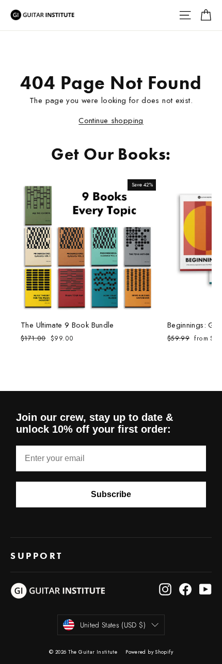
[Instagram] (165, 589)
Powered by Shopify (149, 652)
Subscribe (111, 494)
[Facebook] (185, 589)
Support (38, 555)
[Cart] (206, 15)
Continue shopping (110, 120)
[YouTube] (205, 589)
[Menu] (185, 15)
